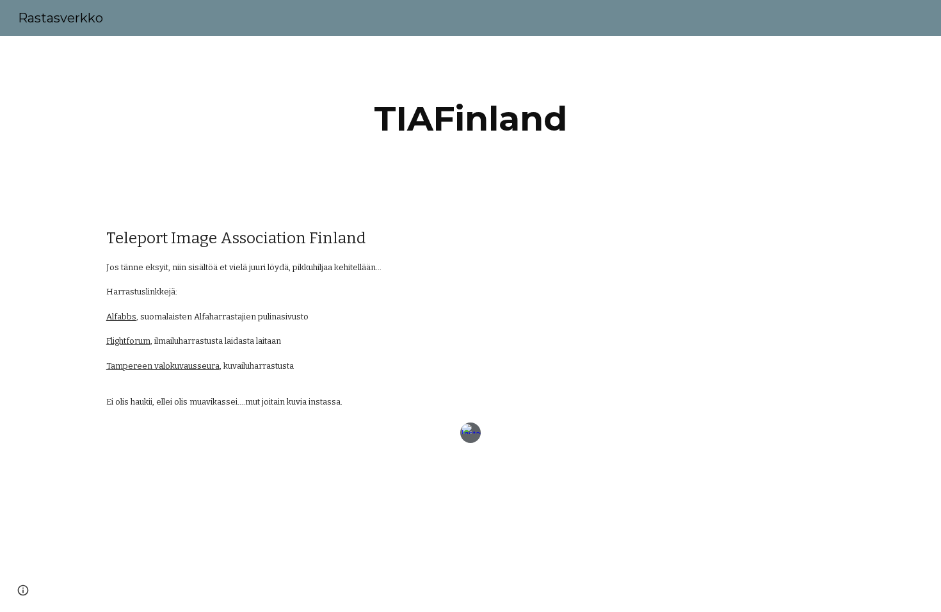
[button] (23, 590)
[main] (470, 118)
